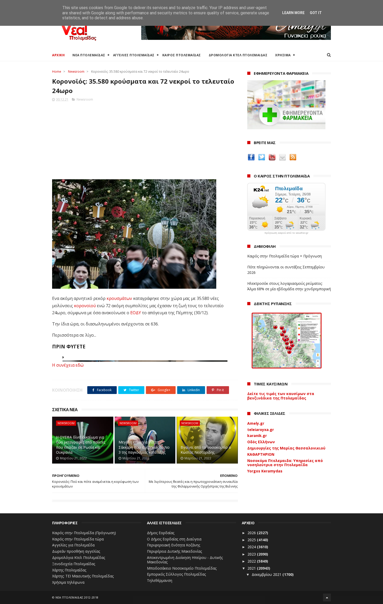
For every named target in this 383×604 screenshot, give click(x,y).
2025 (252, 539)
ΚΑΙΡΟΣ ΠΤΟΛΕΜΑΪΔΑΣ (181, 55)
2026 (252, 532)
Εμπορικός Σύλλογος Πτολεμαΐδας (176, 574)
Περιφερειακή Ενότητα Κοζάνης (173, 545)
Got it (316, 13)
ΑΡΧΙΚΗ (58, 55)
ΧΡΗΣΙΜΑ (283, 55)
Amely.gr (255, 423)
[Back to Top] (327, 597)
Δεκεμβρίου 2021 (267, 574)
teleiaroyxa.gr (260, 429)
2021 (252, 568)
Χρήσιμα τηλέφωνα (68, 582)
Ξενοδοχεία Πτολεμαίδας (73, 563)
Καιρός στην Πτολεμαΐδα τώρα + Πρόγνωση (284, 256)
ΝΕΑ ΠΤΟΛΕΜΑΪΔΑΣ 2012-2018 (76, 597)
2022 (252, 561)
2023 (252, 554)
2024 (252, 546)
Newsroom (76, 71)
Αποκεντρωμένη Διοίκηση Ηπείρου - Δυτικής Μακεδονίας (185, 559)
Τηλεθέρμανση (159, 580)
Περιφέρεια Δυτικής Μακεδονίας (174, 551)
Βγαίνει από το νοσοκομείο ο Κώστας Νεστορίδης (206, 450)
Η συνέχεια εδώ (68, 365)
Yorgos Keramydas (264, 471)
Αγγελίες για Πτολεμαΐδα (73, 545)
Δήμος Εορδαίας (160, 532)
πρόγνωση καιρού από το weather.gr (286, 233)
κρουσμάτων (119, 298)
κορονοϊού (85, 306)
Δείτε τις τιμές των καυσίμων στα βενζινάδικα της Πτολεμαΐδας (280, 395)
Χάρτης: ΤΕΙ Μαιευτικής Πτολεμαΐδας (83, 576)
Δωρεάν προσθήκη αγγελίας (76, 551)
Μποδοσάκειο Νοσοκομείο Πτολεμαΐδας (182, 568)
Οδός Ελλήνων (261, 441)
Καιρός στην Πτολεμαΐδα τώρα (78, 539)
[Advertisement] (145, 138)
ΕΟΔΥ (135, 313)
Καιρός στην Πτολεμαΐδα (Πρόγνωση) (84, 532)
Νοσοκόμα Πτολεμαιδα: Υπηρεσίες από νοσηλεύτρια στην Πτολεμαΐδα (285, 462)
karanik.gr (257, 435)
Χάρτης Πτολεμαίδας (69, 570)
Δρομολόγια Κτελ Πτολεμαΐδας (78, 557)
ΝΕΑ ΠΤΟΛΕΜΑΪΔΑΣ (88, 55)
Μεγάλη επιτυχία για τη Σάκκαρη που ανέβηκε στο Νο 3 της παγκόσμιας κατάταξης (144, 447)
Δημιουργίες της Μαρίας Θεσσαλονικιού (286, 448)
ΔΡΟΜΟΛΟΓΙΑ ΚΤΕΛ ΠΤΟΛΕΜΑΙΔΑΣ (238, 55)
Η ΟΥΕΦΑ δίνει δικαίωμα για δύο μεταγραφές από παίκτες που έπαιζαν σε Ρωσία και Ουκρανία (80, 445)
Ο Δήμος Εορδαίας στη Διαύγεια (174, 539)
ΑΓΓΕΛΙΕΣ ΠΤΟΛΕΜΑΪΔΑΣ (134, 55)
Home (56, 71)
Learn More (293, 13)
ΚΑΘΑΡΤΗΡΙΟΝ (260, 454)
